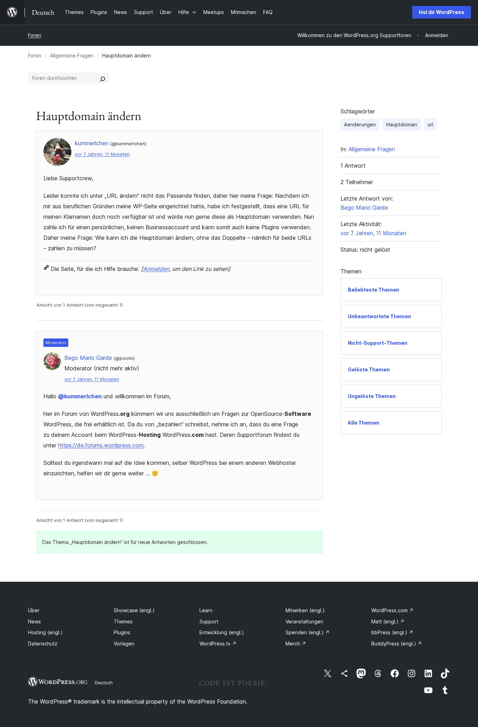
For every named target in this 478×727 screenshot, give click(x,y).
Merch (296, 643)
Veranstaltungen (304, 621)
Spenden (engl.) (308, 632)
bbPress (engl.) (392, 632)
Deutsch (104, 682)
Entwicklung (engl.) (221, 632)
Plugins (122, 632)
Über (34, 610)
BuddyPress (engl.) (396, 643)
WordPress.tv (218, 643)
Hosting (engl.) (45, 632)
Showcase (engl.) (134, 610)
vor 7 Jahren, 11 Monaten (102, 154)
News (34, 621)
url (430, 124)
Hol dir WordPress (441, 12)
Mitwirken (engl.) (305, 610)
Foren (34, 35)
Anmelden (156, 268)
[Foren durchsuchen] (102, 78)
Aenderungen (360, 124)
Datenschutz (42, 643)
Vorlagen (124, 643)
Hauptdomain (401, 124)
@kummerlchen (80, 396)
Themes (123, 621)
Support (208, 621)
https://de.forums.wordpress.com (100, 445)
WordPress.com (392, 610)
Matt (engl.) (388, 621)
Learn (205, 610)
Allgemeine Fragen (71, 55)
